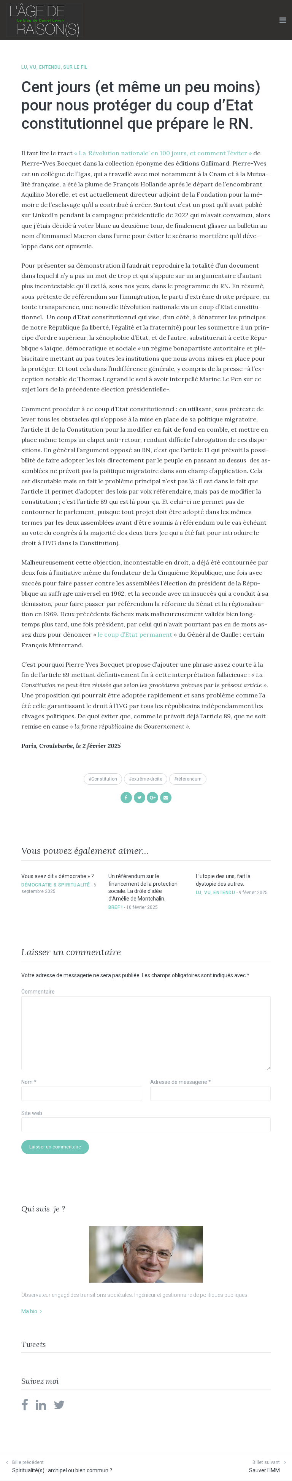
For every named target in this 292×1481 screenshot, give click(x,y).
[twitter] (59, 1407)
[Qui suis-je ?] (146, 1254)
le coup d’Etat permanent (135, 634)
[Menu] (282, 20)
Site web (31, 1113)
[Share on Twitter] (139, 797)
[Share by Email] (165, 797)
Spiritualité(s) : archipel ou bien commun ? (62, 1470)
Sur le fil (75, 67)
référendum (189, 779)
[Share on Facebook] (126, 797)
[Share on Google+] (152, 797)
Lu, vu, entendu (41, 67)
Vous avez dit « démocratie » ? (57, 876)
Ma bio (29, 1311)
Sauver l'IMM (264, 1470)
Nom (28, 1082)
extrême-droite (147, 779)
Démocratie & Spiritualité (55, 885)
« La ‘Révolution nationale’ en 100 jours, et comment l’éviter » (163, 153)
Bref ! (115, 907)
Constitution (104, 779)
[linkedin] (41, 1407)
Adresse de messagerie (180, 1082)
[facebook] (24, 1407)
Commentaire (38, 992)
